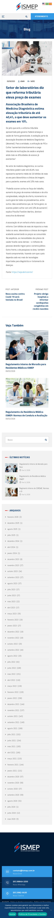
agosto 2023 (12, 583)
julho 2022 (11, 662)
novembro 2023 (13, 565)
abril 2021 (11, 752)
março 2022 (12, 686)
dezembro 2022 (13, 631)
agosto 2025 (12, 529)
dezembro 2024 (13, 541)
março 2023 (12, 613)
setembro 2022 (13, 650)
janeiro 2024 (12, 553)
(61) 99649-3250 (20, 881)
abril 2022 (11, 680)
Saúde (33, 81)
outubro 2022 (12, 643)
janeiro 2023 (12, 625)
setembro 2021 (13, 722)
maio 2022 (11, 674)
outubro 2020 (12, 788)
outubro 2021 (12, 716)
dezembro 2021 (13, 704)
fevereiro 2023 (12, 619)
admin (22, 81)
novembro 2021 (13, 710)
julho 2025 (11, 535)
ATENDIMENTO (41, 16)
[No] (51, 910)
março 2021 (12, 758)
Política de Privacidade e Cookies (32, 914)
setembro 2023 (13, 577)
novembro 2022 (13, 637)
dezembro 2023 (13, 559)
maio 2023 (11, 601)
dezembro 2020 (13, 776)
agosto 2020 (12, 801)
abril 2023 (11, 607)
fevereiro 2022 (12, 692)
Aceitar (12, 914)
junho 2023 (11, 595)
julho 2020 (11, 807)
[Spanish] (50, 3)
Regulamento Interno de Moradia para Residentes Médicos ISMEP (26, 366)
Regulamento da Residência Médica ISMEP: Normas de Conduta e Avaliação (26, 414)
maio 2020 (11, 819)
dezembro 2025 (13, 523)
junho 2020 (11, 813)
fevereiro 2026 (12, 517)
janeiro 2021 (12, 770)
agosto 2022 (12, 656)
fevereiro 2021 (12, 764)
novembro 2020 (13, 782)
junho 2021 (11, 740)
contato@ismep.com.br (24, 870)
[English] (44, 3)
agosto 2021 (12, 728)
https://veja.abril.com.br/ (22, 272)
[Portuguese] (47, 3)
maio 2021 (11, 746)
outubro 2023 (12, 571)
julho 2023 (11, 589)
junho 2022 (11, 668)
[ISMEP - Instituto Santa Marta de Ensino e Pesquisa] (27, 7)
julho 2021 (11, 734)
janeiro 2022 (12, 698)
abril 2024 (11, 547)
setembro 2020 (13, 795)
